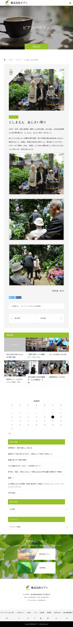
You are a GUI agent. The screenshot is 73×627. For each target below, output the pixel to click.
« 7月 (9, 433)
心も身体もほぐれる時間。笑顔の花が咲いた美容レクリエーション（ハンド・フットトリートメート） (36, 485)
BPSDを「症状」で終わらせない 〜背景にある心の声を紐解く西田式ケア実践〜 (35, 472)
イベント (13, 117)
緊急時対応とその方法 (57, 377)
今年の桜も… (12, 493)
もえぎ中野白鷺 (36, 306)
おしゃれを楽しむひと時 (58, 354)
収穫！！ (11, 478)
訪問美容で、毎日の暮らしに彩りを (20, 448)
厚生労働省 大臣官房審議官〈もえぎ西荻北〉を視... (36, 379)
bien (18, 306)
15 (52, 417)
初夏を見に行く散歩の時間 (17, 460)
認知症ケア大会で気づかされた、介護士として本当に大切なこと (30, 454)
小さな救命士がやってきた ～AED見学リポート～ (25, 466)
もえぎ (30, 306)
